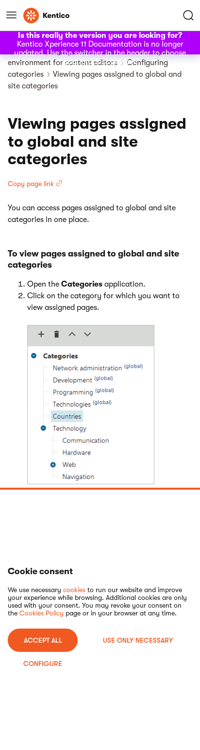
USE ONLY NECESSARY (138, 640)
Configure (42, 663)
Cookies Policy (41, 613)
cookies (74, 590)
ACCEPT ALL (43, 640)
